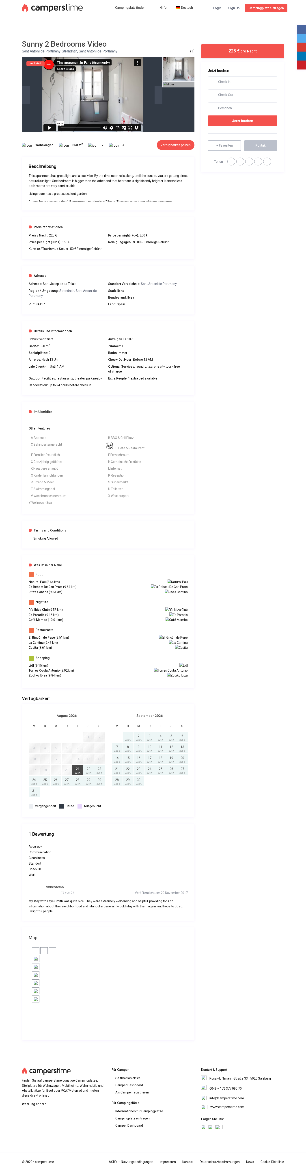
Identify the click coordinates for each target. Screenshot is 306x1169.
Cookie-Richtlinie (272, 1162)
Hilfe (162, 7)
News (250, 1162)
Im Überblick (43, 412)
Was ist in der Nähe (48, 565)
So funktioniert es (127, 1078)
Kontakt (187, 1162)
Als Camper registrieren (132, 1092)
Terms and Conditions (50, 530)
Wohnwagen (44, 145)
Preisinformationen (48, 227)
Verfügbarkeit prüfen (176, 145)
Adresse (40, 276)
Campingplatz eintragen (266, 8)
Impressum (168, 1162)
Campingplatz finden (130, 7)
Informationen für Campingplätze (139, 1111)
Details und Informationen (53, 331)
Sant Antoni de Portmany (41, 51)
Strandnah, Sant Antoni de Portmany (89, 51)
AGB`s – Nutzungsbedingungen (131, 1162)
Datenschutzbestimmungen (220, 1162)
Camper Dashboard (129, 1085)
